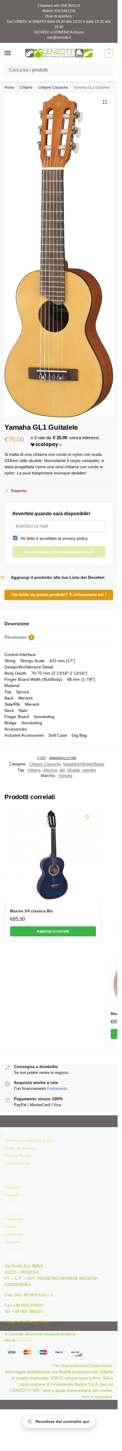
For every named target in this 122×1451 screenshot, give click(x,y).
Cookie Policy (17, 1163)
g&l (62, 770)
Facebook (13, 1218)
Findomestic (57, 1088)
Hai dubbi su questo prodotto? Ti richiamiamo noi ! (59, 595)
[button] (108, 53)
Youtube (12, 1242)
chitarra (34, 770)
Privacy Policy (17, 1155)
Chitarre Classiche (53, 87)
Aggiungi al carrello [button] (53, 931)
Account (12, 1187)
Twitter (10, 1226)
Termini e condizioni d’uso (28, 1140)
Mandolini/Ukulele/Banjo (83, 764)
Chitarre (26, 87)
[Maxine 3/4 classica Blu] (53, 855)
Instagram (13, 1234)
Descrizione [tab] (16, 623)
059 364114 (70, 6)
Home (9, 87)
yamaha (89, 770)
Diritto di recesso (20, 1148)
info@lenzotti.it (59, 37)
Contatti (11, 1195)
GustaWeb (24, 1340)
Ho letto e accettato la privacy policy (53, 538)
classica (50, 770)
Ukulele (73, 770)
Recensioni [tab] (18, 637)
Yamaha (65, 775)
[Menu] (13, 53)
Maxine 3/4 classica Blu (31, 911)
